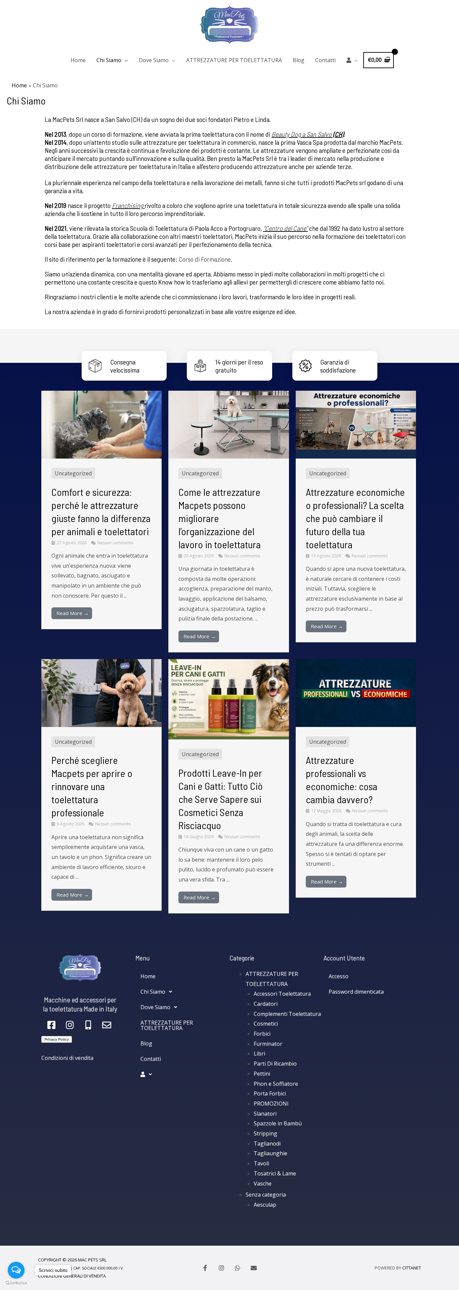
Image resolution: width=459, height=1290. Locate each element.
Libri (259, 1053)
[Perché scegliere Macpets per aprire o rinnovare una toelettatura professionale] (101, 692)
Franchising (127, 205)
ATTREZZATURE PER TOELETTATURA (234, 60)
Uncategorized (73, 473)
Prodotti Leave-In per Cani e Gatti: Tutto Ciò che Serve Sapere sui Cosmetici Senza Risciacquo (220, 799)
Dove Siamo (154, 60)
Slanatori (265, 1113)
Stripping (265, 1133)
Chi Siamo (108, 60)
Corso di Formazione (205, 259)
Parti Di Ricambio (275, 1063)
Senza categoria (266, 1194)
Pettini (262, 1073)
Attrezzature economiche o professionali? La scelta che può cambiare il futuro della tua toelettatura (355, 518)
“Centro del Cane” (285, 228)
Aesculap (265, 1204)
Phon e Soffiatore (276, 1083)
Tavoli (261, 1163)
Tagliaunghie (270, 1153)
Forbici (262, 1033)
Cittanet (411, 1268)
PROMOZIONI (271, 1103)
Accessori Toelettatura (282, 993)
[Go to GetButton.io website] (16, 1283)
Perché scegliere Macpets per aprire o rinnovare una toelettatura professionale (91, 786)
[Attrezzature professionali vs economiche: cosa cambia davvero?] (356, 692)
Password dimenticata (356, 991)
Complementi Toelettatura (287, 1014)
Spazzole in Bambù (278, 1123)
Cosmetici (266, 1023)
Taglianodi (267, 1143)
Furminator (268, 1043)
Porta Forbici (270, 1093)
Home (78, 60)
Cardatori (266, 1003)
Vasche (263, 1183)
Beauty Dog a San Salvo (302, 134)
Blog (298, 60)
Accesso (338, 976)
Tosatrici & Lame (275, 1173)
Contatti (325, 60)
